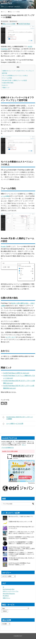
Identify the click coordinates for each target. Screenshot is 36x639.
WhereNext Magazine (9, 593)
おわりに (5, 85)
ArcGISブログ (6, 3)
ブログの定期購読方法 (7, 447)
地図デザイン (6, 598)
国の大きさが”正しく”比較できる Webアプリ (21, 516)
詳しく (24, 444)
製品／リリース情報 (9, 24)
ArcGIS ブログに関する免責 (10, 451)
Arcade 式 (4, 246)
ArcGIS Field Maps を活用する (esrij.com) (16, 373)
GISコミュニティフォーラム (10, 591)
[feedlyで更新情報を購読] (2, 403)
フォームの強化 (7, 78)
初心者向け (6, 595)
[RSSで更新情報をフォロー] (5, 403)
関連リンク (5, 87)
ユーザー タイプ (11, 337)
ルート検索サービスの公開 (14, 423)
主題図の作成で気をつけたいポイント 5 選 (20, 521)
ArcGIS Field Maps (24, 24)
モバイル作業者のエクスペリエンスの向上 (15, 75)
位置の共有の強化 (7, 82)
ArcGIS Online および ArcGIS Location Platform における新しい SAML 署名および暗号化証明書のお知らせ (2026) (22, 548)
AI (3, 587)
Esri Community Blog (8, 589)
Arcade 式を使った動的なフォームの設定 (14, 80)
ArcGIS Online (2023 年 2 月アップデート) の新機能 (19, 418)
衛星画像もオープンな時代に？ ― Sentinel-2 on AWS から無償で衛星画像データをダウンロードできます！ (21, 554)
